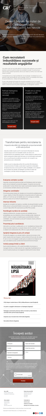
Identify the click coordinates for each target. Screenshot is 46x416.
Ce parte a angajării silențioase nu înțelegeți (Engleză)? (18, 306)
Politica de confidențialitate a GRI (30, 366)
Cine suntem (6, 400)
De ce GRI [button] (25, 6)
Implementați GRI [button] (23, 7)
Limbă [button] (40, 2)
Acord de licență (27, 408)
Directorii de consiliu (28, 392)
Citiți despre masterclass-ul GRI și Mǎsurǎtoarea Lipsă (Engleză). (21, 302)
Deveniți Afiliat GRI (8, 405)
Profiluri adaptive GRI (8, 392)
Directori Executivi (27, 394)
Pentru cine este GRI (28, 391)
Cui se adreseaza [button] (33, 6)
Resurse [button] (21, 9)
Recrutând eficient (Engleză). (11, 321)
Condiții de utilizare (19, 408)
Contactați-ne (27, 400)
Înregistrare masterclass (9, 394)
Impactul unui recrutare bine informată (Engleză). (17, 316)
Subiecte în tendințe (28, 403)
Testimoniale (7, 402)
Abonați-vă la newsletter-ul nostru (31, 405)
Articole (5, 404)
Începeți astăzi (12, 126)
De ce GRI (6, 391)
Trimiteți (23, 381)
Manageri (26, 395)
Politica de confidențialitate (9, 408)
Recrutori (26, 396)
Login (44, 2)
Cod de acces (27, 401)
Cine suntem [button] (32, 7)
